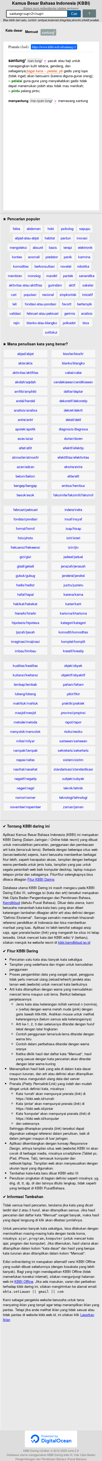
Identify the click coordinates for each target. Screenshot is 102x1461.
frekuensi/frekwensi (25, 547)
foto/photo (25, 537)
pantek (68, 275)
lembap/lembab (25, 684)
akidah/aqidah (25, 381)
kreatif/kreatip (73, 650)
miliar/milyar (25, 740)
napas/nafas (25, 759)
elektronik (85, 247)
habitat (50, 237)
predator (52, 256)
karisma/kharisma (73, 613)
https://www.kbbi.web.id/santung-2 (54, 47)
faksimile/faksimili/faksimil (73, 494)
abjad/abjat (25, 353)
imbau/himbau (25, 650)
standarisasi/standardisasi (73, 769)
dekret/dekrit (73, 410)
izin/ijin (73, 547)
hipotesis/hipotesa (25, 622)
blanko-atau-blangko (42, 322)
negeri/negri (25, 787)
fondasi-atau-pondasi (40, 303)
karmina (84, 256)
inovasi (82, 237)
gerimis (69, 313)
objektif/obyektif (73, 674)
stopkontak (68, 294)
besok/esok (25, 494)
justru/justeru (73, 584)
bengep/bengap (25, 485)
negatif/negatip (25, 778)
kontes (17, 256)
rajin (16, 322)
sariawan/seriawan (73, 740)
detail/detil (73, 419)
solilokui (51, 332)
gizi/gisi (25, 556)
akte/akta (25, 363)
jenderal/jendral (73, 575)
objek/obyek (73, 665)
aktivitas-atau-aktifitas (25, 285)
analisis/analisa (25, 410)
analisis (87, 313)
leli (15, 303)
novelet (65, 266)
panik (68, 256)
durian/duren (73, 438)
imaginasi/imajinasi (25, 641)
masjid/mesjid (25, 712)
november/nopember (25, 806)
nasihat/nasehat (25, 769)
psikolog (67, 228)
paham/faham (73, 684)
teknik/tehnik (73, 787)
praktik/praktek (73, 703)
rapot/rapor (73, 722)
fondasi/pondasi (25, 518)
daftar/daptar (73, 391)
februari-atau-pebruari (43, 313)
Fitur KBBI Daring (40, 879)
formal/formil (25, 528)
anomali (34, 256)
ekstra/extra (73, 466)
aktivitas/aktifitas (25, 372)
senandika (86, 275)
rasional (48, 294)
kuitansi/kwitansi (25, 674)
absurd (38, 247)
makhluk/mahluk (25, 703)
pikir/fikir (73, 693)
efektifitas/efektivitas (73, 457)
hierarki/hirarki (25, 613)
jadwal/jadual (73, 556)
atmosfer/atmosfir (25, 457)
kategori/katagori (73, 622)
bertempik (84, 303)
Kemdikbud (11, 902)
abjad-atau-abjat (27, 237)
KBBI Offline (23, 1281)
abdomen (34, 228)
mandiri (51, 275)
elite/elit (73, 476)
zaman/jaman (73, 806)
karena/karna (73, 594)
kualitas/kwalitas (25, 665)
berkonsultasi (45, 266)
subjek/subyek (73, 778)
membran (15, 275)
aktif (72, 285)
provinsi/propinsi (73, 712)
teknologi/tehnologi (73, 797)
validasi (15, 313)
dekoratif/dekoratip (73, 400)
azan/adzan (25, 466)
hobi (51, 228)
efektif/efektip (73, 447)
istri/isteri (73, 537)
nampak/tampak (25, 750)
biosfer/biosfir (73, 353)
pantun (66, 237)
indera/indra (73, 509)
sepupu (84, 228)
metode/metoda (25, 722)
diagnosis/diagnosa (73, 428)
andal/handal (25, 400)
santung (48, 32)
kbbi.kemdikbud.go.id (74, 942)
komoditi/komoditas (73, 632)
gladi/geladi (25, 566)
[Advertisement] (51, 154)
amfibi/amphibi (25, 391)
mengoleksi (18, 247)
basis (53, 247)
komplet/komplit (73, 641)
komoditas (21, 266)
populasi (30, 294)
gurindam (55, 285)
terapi (68, 247)
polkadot (69, 322)
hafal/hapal (25, 594)
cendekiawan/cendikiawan (73, 381)
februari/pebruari (25, 509)
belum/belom (25, 476)
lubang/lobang (25, 693)
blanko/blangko (73, 363)
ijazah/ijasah (25, 632)
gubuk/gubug (25, 575)
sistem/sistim (73, 759)
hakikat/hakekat (25, 603)
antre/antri (25, 419)
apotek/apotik (25, 428)
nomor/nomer (25, 797)
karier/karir (73, 603)
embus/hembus (73, 485)
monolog (34, 275)
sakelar (87, 285)
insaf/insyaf (73, 518)
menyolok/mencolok (25, 731)
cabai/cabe (73, 372)
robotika (83, 266)
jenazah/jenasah (73, 566)
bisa (86, 322)
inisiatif (87, 294)
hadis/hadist (25, 584)
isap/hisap (73, 528)
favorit (66, 303)
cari (13, 294)
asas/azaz (25, 438)
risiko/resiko (73, 731)
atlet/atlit (25, 447)
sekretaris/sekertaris (73, 750)
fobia (16, 228)
